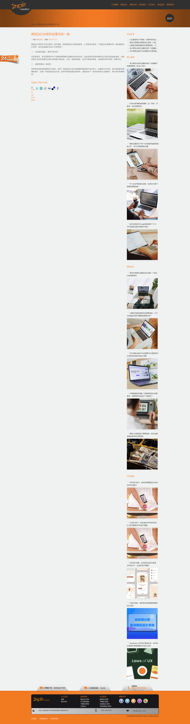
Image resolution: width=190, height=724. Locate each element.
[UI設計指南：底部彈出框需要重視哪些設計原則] (142, 623)
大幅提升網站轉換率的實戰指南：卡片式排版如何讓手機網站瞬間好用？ (156, 45)
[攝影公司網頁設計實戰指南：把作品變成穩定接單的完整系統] (142, 454)
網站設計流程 (84, 699)
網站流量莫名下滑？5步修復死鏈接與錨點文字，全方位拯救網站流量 (143, 145)
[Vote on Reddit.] (45, 88)
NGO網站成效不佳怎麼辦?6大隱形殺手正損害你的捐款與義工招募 (154, 51)
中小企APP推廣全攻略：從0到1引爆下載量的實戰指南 (142, 185)
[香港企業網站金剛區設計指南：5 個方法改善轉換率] (142, 293)
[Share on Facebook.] (57, 88)
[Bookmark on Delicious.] (53, 88)
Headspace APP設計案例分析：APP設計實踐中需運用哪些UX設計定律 (142, 644)
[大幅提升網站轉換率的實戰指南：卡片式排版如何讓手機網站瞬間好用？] (142, 333)
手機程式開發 (84, 704)
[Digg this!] (49, 88)
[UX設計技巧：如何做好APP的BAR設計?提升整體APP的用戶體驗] (142, 543)
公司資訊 (64, 696)
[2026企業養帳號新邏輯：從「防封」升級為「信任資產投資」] (142, 124)
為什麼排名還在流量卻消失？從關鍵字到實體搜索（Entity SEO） (153, 48)
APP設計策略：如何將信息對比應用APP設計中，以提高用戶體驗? (141, 564)
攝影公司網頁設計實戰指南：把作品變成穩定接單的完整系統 (142, 435)
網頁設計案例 (104, 699)
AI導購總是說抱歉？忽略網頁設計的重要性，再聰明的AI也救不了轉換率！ (142, 394)
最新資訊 (40, 39)
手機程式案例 (104, 701)
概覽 (62, 699)
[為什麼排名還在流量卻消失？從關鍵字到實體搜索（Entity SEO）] (142, 83)
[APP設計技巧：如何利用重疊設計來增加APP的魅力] (142, 503)
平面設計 (83, 706)
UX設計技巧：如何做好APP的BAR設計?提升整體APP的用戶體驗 (142, 524)
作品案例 (103, 696)
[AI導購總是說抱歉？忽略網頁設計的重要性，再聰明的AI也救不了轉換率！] (142, 414)
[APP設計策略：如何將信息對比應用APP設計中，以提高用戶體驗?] (142, 583)
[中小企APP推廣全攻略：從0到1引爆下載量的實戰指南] (142, 204)
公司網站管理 (54, 718)
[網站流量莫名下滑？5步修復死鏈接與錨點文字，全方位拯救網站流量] (142, 164)
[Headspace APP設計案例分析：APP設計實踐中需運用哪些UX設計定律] (142, 663)
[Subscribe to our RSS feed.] (33, 88)
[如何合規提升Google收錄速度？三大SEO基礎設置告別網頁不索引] (142, 244)
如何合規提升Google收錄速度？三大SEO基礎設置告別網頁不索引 (141, 225)
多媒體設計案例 (105, 704)
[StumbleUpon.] (41, 88)
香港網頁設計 (43, 718)
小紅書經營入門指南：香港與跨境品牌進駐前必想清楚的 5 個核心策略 (155, 40)
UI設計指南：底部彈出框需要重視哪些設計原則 (142, 604)
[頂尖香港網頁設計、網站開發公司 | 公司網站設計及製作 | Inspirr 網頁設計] (21, 5)
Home (33, 24)
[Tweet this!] (37, 88)
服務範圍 (83, 696)
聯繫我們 (122, 696)
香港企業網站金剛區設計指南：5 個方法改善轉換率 (148, 42)
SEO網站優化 (84, 701)
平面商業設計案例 (105, 706)
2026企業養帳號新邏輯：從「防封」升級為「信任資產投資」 (142, 105)
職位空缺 (64, 701)
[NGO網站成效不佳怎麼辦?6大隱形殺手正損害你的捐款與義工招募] (142, 373)
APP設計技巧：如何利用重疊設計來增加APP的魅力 (142, 484)
